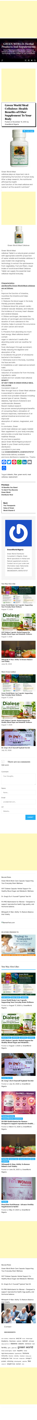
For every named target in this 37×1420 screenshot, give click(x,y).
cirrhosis (31, 1341)
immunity (4, 1356)
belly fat (18, 1338)
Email (3, 798)
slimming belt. (17, 1361)
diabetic (10, 474)
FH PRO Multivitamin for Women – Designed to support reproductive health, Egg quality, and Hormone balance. (18, 904)
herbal (25, 1350)
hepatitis (20, 1351)
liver (10, 1358)
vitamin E (3, 1364)
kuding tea (4, 1358)
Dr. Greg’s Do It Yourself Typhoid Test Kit (15, 748)
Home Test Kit (7, 1078)
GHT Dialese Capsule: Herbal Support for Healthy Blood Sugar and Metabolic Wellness (16, 633)
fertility (4, 1347)
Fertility (11, 1116)
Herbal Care (13, 1159)
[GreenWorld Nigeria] (18, 533)
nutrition (23, 1037)
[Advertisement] (18, 19)
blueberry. (5, 1341)
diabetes (16, 1037)
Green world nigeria (6, 1350)
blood (23, 1338)
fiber (15, 474)
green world (22, 474)
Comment (4, 772)
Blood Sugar (6, 1037)
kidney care (28, 1356)
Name (3, 788)
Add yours (5, 765)
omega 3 (28, 1358)
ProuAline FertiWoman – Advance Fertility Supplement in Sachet (17, 1205)
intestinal (22, 1356)
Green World (15, 997)
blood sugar (29, 1338)
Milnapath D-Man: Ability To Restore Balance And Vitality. (17, 660)
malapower (22, 1358)
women (18, 1364)
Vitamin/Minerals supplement (12, 1118)
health (14, 1350)
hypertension (18, 1353)
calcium (19, 1341)
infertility (16, 1356)
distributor (28, 1344)
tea (29, 1361)
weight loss (11, 1364)
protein (3, 1361)
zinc (23, 1364)
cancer (25, 1341)
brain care (5, 997)
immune (26, 1353)
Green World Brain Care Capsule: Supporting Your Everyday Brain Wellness (17, 606)
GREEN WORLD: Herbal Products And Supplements (18, 45)
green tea (14, 1347)
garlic (9, 1347)
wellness (25, 997)
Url (2, 807)
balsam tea (12, 1338)
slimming (10, 1361)
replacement (13, 477)
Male (32, 1159)
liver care (15, 1358)
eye (33, 1344)
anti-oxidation (4, 1338)
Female (4, 1116)
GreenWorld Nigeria (12, 124)
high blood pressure (7, 1353)
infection (11, 1356)
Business (12, 1341)
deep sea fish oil (5, 1344)
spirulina (24, 1361)
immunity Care (24, 1159)
